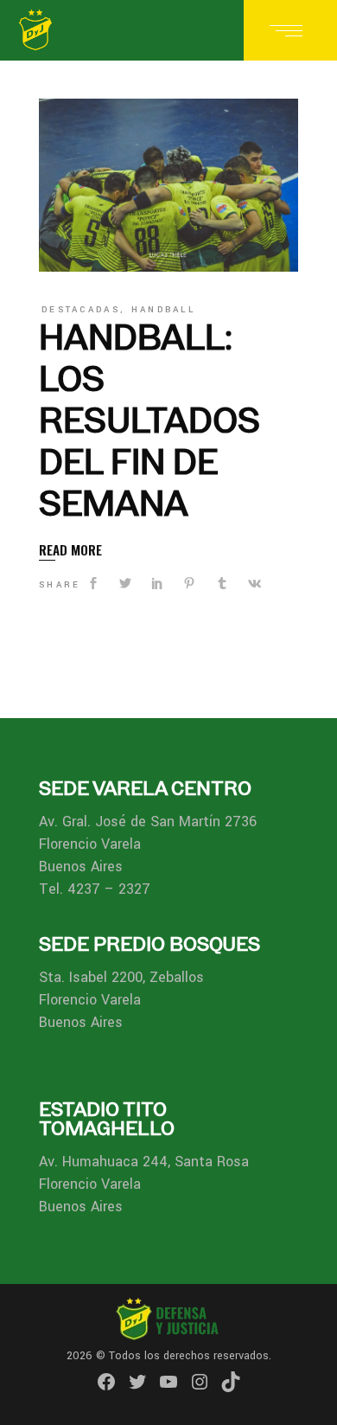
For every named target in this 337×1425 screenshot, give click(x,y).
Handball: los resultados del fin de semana (149, 420)
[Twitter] (137, 1381)
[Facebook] (106, 1381)
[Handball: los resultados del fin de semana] (168, 185)
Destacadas (80, 310)
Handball (163, 310)
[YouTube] (168, 1381)
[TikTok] (230, 1381)
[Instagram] (199, 1381)
